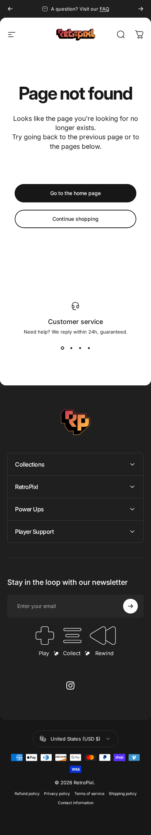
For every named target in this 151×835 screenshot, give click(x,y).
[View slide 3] (80, 347)
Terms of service (89, 793)
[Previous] (10, 9)
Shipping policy (123, 793)
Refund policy (27, 793)
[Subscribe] (130, 606)
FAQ (104, 9)
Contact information (75, 802)
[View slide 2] (71, 347)
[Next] (141, 9)
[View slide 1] (62, 347)
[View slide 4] (88, 347)
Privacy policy (57, 793)
